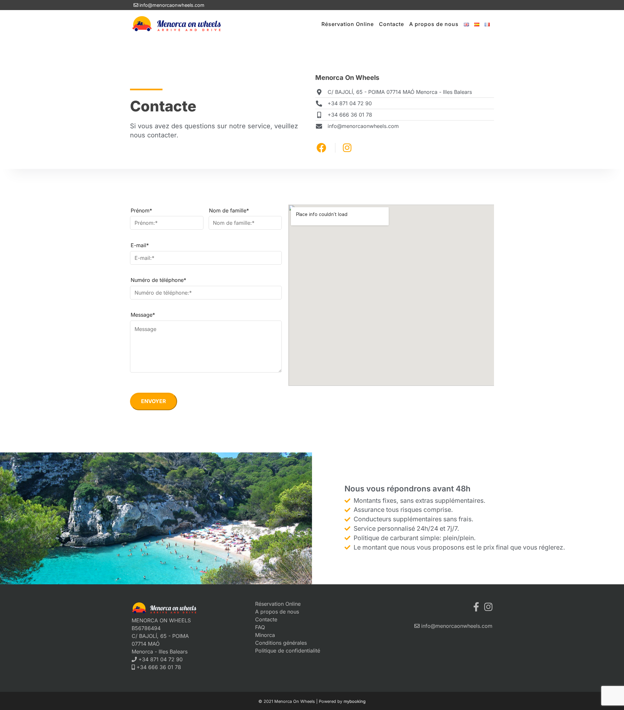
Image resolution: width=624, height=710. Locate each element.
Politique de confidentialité (287, 650)
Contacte (391, 24)
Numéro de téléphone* (158, 280)
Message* (143, 314)
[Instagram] (488, 607)
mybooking (355, 701)
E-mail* (140, 245)
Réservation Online (347, 24)
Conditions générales (281, 643)
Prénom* (141, 210)
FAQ (260, 627)
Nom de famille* (229, 210)
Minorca (265, 635)
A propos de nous (434, 24)
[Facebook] (476, 607)
